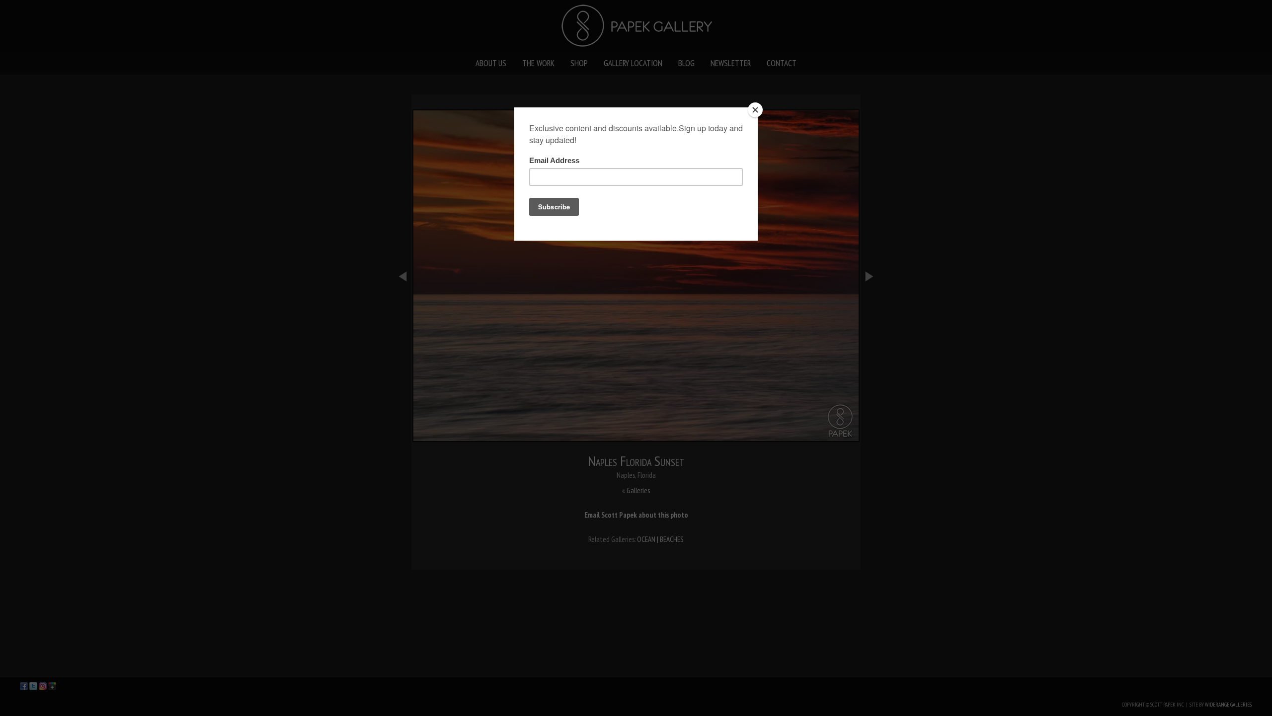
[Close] (755, 109)
